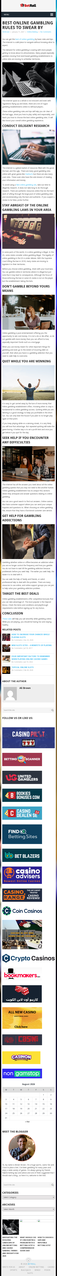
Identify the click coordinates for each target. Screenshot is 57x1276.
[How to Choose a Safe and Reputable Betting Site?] (46, 1227)
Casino (51, 1267)
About (22, 1267)
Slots (30, 1273)
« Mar (27, 1122)
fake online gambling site (26, 185)
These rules (7, 619)
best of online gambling (24, 39)
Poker (47, 1270)
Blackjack (26, 1270)
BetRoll (32, 1264)
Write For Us (9, 1267)
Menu (6, 15)
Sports (13, 1270)
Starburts (29, 174)
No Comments (45, 32)
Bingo (37, 1270)
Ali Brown (6, 32)
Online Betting (32, 32)
